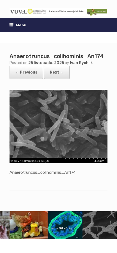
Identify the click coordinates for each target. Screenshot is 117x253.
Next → (57, 72)
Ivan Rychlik (81, 63)
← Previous (26, 72)
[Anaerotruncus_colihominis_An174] (58, 161)
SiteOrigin (66, 228)
